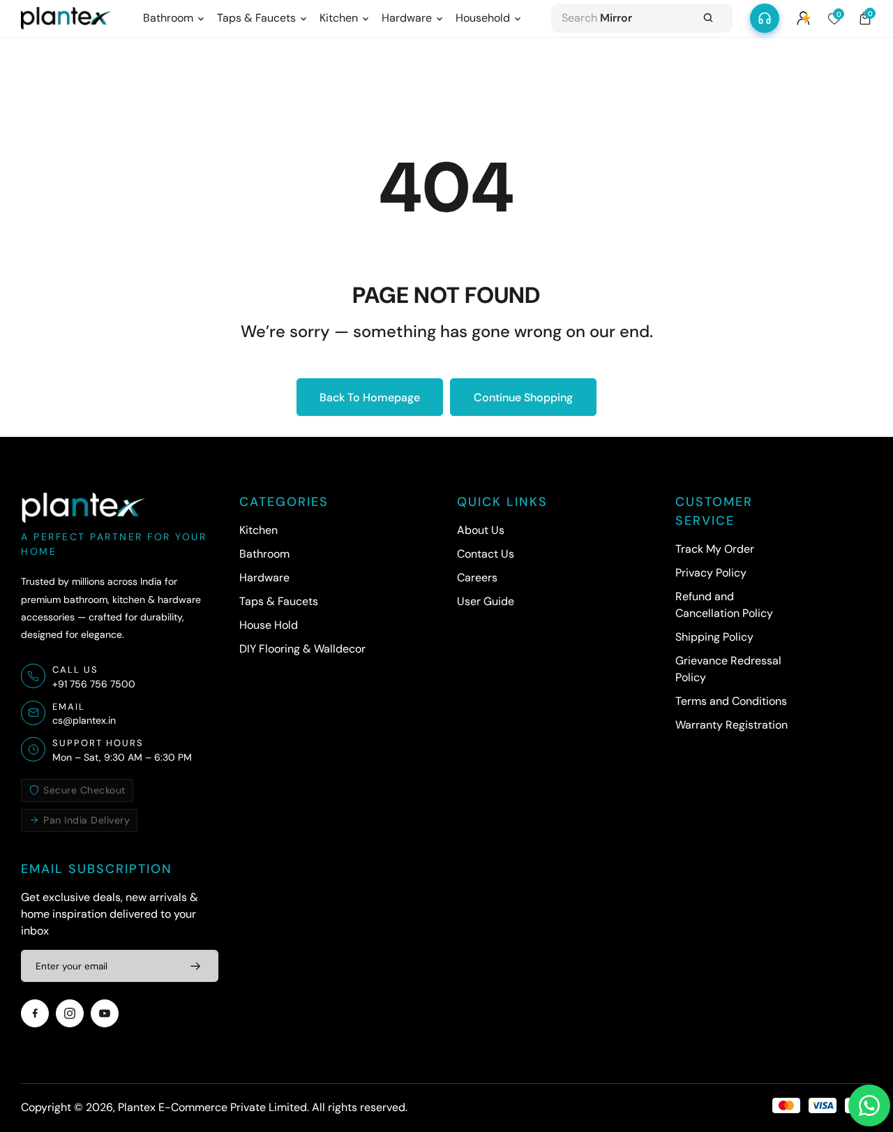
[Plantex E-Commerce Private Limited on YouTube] (105, 1013)
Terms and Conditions (731, 701)
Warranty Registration (731, 724)
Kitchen (258, 530)
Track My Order (714, 549)
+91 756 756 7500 (93, 684)
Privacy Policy (710, 572)
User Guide (485, 601)
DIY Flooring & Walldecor (302, 648)
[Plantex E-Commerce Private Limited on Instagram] (70, 1013)
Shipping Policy (714, 637)
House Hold (268, 625)
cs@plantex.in (84, 720)
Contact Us (485, 553)
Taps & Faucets (278, 601)
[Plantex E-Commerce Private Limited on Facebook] (35, 1013)
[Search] (708, 18)
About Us (480, 530)
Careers (477, 577)
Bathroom (264, 553)
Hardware (264, 577)
